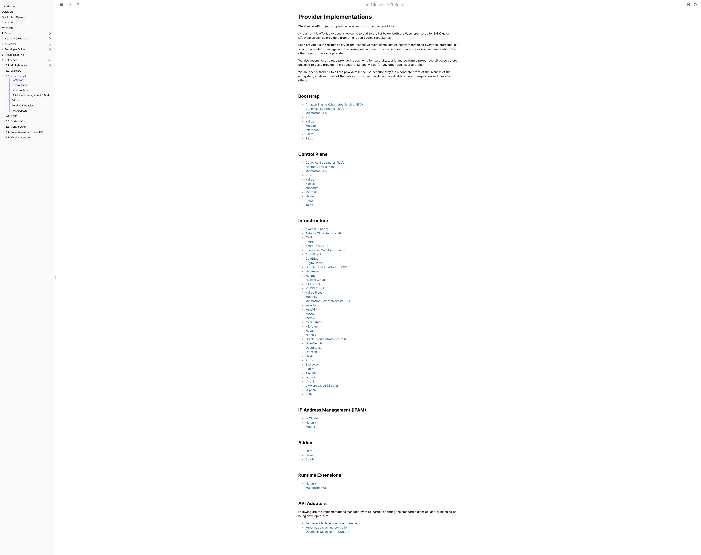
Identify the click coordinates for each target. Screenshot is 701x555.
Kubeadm (312, 125)
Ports (11, 115)
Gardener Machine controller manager (332, 523)
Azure (310, 242)
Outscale (312, 352)
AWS (309, 237)
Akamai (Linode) (317, 229)
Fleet (309, 451)
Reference (9, 60)
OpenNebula (314, 343)
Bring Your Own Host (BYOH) (326, 250)
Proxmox (312, 360)
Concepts (7, 22)
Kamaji (310, 183)
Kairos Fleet (314, 292)
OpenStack (313, 347)
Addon (16, 100)
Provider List (15, 76)
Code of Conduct (18, 121)
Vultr (309, 394)
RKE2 (309, 134)
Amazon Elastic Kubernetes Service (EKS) (334, 104)
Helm (309, 455)
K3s (308, 117)
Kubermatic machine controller (327, 527)
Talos (309, 138)
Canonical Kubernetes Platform (327, 108)
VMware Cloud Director (322, 385)
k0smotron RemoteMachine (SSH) (329, 301)
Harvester (312, 271)
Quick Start (8, 11)
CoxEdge (312, 258)
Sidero (310, 369)
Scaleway (312, 364)
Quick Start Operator (14, 17)
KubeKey (311, 296)
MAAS (310, 313)
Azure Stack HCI (317, 246)
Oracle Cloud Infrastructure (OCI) (328, 339)
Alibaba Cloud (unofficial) (323, 233)
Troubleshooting (13, 54)
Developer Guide (13, 49)
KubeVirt (311, 309)
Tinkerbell (312, 373)
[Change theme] (70, 4)
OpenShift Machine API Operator (328, 531)
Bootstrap (17, 79)
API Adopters (19, 110)
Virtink (310, 381)
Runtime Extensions (23, 105)
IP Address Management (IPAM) (31, 95)
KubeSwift (312, 305)
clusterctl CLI (11, 43)
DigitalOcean (314, 263)
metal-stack (314, 322)
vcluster (311, 377)
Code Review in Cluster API (24, 132)
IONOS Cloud (315, 288)
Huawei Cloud (315, 280)
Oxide (310, 356)
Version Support (17, 137)
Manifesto (8, 27)
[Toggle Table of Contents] (61, 4)
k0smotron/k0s (316, 113)
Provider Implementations (335, 16)
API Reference (16, 65)
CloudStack (314, 254)
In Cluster (312, 418)
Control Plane (20, 85)
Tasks (6, 33)
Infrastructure (20, 90)
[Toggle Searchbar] (78, 4)
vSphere (311, 390)
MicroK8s (312, 130)
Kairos (310, 121)
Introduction (9, 6)
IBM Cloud (313, 284)
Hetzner (311, 275)
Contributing (15, 126)
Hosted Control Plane (320, 167)
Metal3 (310, 318)
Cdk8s (310, 459)
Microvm (312, 326)
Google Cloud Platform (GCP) (326, 267)
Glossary (13, 70)
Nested (310, 196)
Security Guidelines (15, 38)
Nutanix (311, 335)
